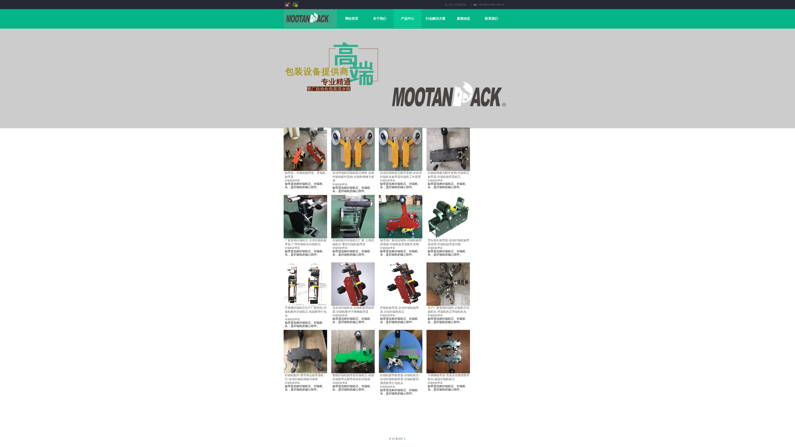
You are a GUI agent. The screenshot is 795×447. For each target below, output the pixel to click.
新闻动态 (463, 18)
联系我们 (491, 18)
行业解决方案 (436, 18)
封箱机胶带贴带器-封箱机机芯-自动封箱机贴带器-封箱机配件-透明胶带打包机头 (400, 379)
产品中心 (407, 18)
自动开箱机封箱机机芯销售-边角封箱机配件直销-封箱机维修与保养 (353, 176)
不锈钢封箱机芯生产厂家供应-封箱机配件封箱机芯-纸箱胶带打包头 (305, 311)
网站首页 (351, 18)
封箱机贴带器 (292, 180)
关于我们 (379, 18)
